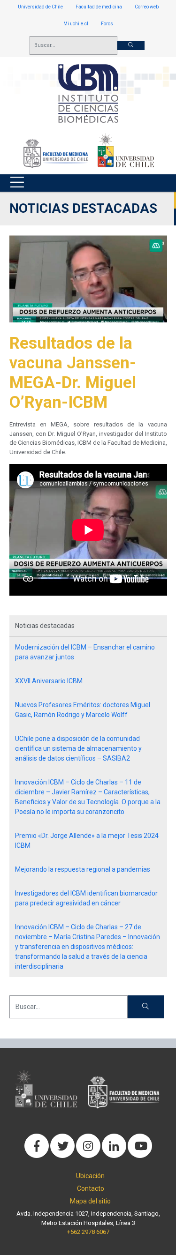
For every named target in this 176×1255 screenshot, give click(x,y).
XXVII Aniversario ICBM (49, 681)
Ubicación (90, 1176)
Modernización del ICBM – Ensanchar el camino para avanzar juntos (85, 652)
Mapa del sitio (90, 1201)
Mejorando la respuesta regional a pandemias (82, 869)
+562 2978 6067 (88, 1231)
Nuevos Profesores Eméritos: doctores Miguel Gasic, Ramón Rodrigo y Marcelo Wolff (82, 709)
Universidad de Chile (40, 6)
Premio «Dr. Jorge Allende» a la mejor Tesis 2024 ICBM (87, 840)
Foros (107, 23)
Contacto (90, 1188)
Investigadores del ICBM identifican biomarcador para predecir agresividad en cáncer (86, 898)
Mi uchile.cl (75, 23)
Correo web (147, 6)
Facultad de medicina (99, 6)
